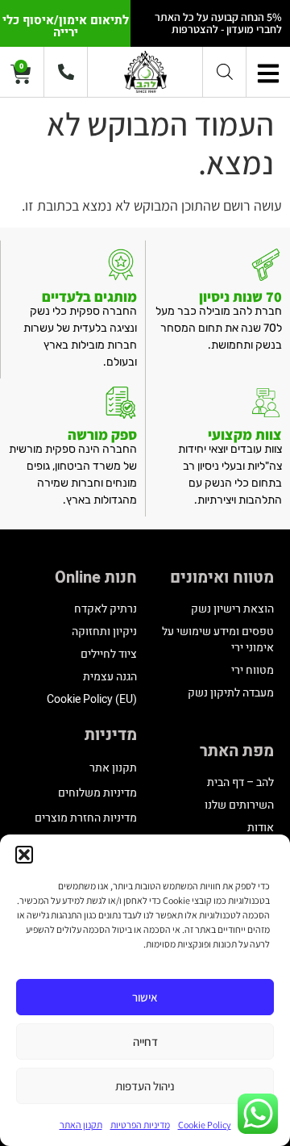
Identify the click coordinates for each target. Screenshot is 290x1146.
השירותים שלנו (239, 805)
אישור (145, 997)
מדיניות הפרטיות (140, 1125)
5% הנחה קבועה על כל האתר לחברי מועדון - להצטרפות (218, 23)
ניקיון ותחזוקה (104, 631)
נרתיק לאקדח (105, 608)
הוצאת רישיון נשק (232, 608)
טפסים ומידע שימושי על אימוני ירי (218, 639)
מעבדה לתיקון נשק (231, 692)
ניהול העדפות (145, 1086)
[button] (24, 855)
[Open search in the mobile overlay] (225, 71)
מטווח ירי (252, 670)
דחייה (145, 1041)
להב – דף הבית (240, 782)
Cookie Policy (204, 1125)
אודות (260, 827)
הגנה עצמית (110, 676)
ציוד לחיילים (109, 654)
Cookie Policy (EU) (92, 699)
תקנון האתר (81, 1125)
